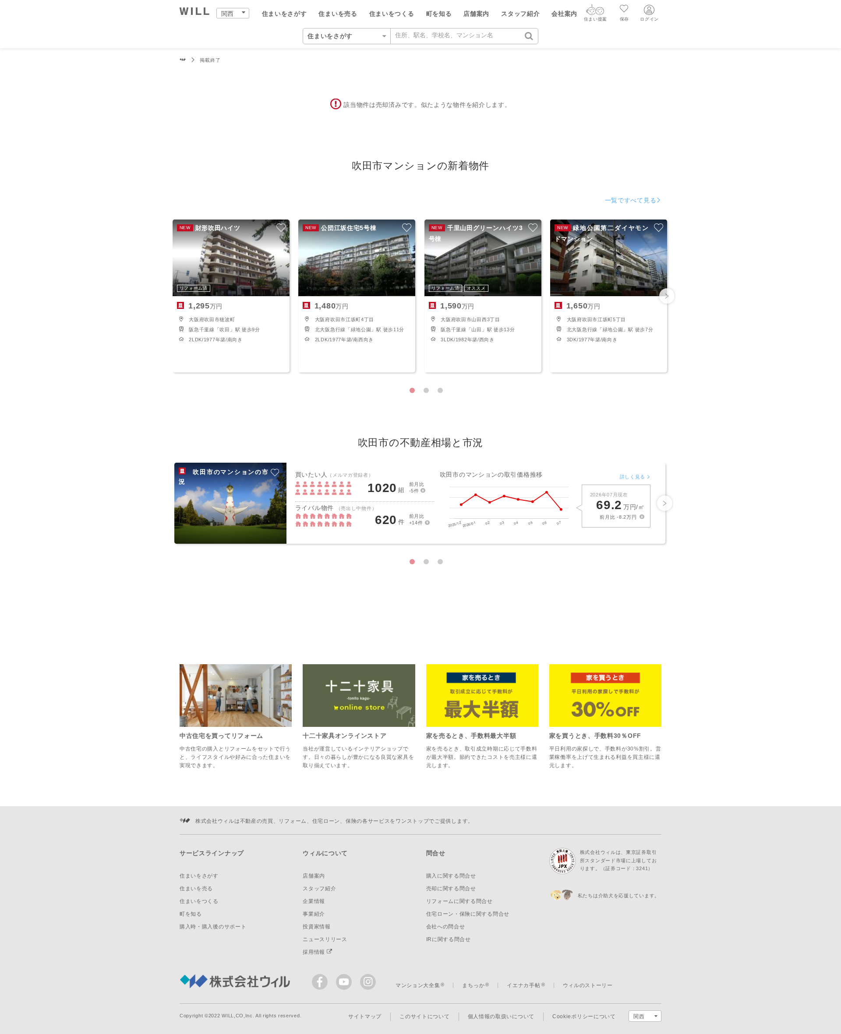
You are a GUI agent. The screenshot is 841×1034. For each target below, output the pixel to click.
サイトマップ (365, 1016)
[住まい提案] (595, 11)
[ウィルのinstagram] (368, 982)
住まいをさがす (284, 13)
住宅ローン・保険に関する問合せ (468, 914)
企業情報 (314, 901)
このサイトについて (424, 1016)
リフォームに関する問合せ (459, 901)
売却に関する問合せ (451, 888)
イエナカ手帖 (523, 985)
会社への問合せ (445, 927)
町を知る (439, 13)
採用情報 (315, 952)
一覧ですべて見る (631, 200)
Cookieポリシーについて (584, 1016)
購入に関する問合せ (451, 876)
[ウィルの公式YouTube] (346, 984)
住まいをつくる (391, 13)
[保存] (624, 9)
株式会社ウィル (183, 60)
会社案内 (564, 13)
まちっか (473, 985)
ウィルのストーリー (588, 985)
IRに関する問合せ (448, 939)
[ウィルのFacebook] (322, 984)
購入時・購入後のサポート (213, 927)
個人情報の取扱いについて (501, 1016)
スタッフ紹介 (520, 13)
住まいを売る (337, 13)
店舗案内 (476, 13)
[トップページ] (195, 12)
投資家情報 (317, 927)
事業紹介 (314, 914)
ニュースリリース (325, 939)
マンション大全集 (418, 985)
